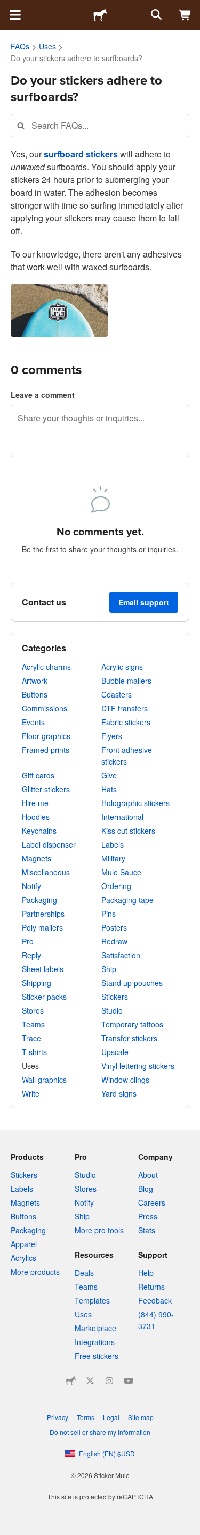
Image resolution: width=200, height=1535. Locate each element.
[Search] (155, 15)
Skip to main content (8, 8)
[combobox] (100, 125)
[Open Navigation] (15, 15)
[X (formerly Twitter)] (90, 1380)
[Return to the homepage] (100, 15)
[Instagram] (109, 1380)
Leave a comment (43, 394)
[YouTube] (128, 1380)
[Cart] (185, 15)
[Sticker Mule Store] (71, 1380)
